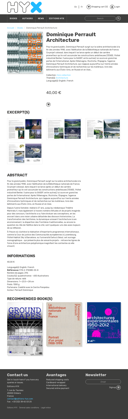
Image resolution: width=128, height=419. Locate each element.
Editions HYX (56, 18)
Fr (82, 7)
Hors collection (64, 75)
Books (13, 18)
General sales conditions (29, 408)
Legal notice (46, 408)
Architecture (62, 78)
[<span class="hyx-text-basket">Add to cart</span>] (48, 104)
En (75, 7)
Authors (27, 18)
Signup (112, 387)
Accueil (10, 28)
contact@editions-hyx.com (20, 399)
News (41, 18)
